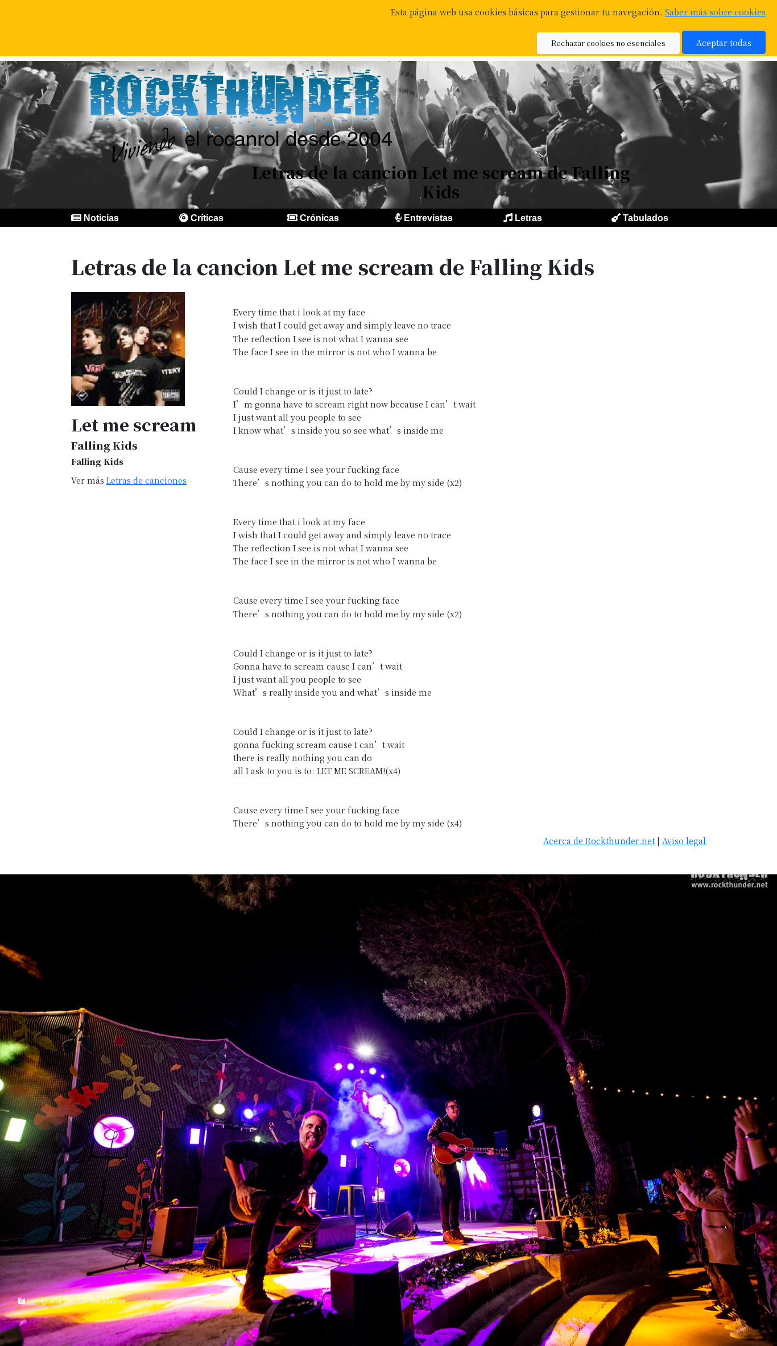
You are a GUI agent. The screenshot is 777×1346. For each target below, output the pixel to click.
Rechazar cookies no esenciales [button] (608, 43)
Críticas (207, 218)
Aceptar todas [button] (723, 42)
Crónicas (319, 218)
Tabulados (645, 218)
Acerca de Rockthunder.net (599, 840)
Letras (528, 218)
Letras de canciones (146, 480)
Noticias (101, 218)
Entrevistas (428, 218)
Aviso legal (684, 840)
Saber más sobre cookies (715, 12)
